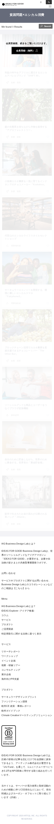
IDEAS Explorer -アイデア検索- (18, 611)
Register (49, 2)
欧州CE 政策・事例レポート (16, 706)
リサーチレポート (10, 651)
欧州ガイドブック (10, 711)
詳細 (13, 797)
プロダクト (7, 624)
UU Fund (8, 767)
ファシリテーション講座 (14, 701)
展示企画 (6, 674)
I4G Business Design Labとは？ (18, 606)
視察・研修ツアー (10, 665)
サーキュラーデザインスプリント (19, 697)
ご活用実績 (7, 629)
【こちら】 (19, 588)
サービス (6, 620)
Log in (41, 2)
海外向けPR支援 (10, 679)
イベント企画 (8, 661)
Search (47, 26)
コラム (4, 615)
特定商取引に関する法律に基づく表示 (21, 633)
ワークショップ (9, 656)
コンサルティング (10, 670)
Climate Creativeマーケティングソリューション (26, 715)
